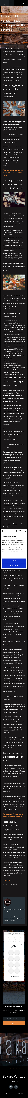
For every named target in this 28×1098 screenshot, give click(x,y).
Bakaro (6, 907)
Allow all (14, 560)
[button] (8, 1068)
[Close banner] (25, 531)
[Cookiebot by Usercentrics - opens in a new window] (16, 531)
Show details (20, 556)
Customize (13, 565)
